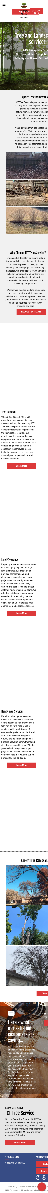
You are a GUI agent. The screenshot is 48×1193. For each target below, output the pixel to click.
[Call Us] (42, 1188)
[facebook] (38, 1177)
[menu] (4, 5)
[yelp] (44, 1177)
